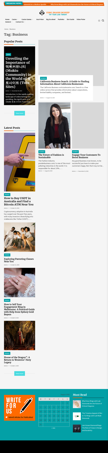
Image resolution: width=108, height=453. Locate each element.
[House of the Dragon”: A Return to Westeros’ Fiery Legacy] (19, 335)
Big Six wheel (50, 19)
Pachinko (61, 19)
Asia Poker (40, 19)
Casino (14, 19)
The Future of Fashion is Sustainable (51, 156)
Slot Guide (70, 19)
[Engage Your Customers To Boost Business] (88, 125)
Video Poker (81, 19)
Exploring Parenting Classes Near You (19, 260)
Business (43, 78)
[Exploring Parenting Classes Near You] (19, 237)
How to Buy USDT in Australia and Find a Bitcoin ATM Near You (18, 201)
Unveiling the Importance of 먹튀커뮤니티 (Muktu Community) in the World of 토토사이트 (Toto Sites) (18, 72)
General (8, 22)
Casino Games (26, 19)
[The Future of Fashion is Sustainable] (54, 125)
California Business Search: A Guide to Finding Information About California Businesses (64, 82)
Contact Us (20, 22)
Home (7, 19)
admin (42, 98)
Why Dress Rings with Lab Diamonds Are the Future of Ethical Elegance (71, 4)
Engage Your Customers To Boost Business (86, 156)
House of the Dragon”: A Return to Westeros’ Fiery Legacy (17, 360)
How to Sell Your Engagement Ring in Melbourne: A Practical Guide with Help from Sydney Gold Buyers (19, 309)
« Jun (53, 428)
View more (19, 113)
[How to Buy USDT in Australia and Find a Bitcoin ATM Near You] (19, 162)
